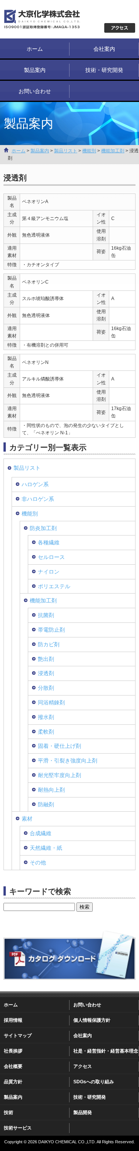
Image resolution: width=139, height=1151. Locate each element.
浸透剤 (46, 673)
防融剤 (46, 804)
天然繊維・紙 (46, 848)
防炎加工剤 (43, 528)
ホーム (35, 49)
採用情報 (13, 1020)
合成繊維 (40, 833)
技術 (8, 1112)
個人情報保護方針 (91, 1020)
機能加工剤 (112, 150)
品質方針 (13, 1081)
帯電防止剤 (51, 630)
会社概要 (13, 1066)
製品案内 (35, 70)
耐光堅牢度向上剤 (59, 775)
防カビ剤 (48, 644)
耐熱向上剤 (51, 790)
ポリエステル (54, 586)
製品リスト (65, 150)
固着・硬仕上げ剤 (59, 746)
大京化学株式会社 (50, 19)
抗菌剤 (46, 615)
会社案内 (104, 49)
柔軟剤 (46, 732)
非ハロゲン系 (38, 499)
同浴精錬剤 (51, 702)
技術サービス (18, 1128)
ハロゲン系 (35, 484)
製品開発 (82, 1112)
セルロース (51, 557)
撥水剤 (46, 717)
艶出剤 (46, 659)
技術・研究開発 (104, 70)
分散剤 (46, 688)
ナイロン (48, 572)
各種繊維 (48, 542)
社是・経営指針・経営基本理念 (105, 1051)
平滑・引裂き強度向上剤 (67, 760)
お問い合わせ (35, 91)
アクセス (82, 1066)
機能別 (89, 150)
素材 (27, 819)
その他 (38, 862)
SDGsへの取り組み (93, 1081)
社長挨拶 (13, 1051)
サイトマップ (18, 1035)
